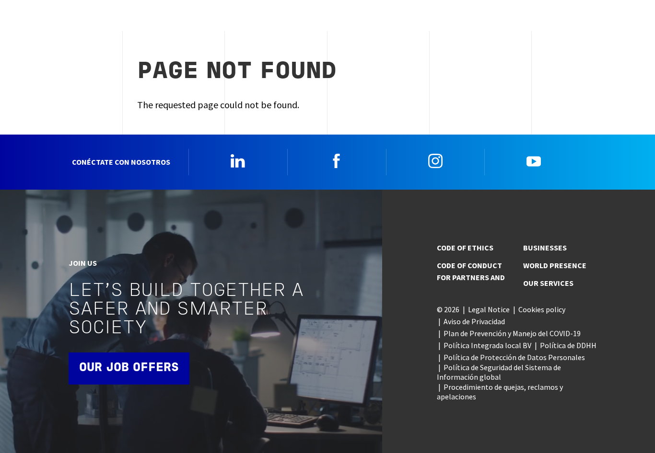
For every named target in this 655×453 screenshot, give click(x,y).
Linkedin (238, 161)
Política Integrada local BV (487, 345)
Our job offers (129, 368)
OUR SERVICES (548, 283)
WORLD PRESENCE (554, 265)
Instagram (435, 161)
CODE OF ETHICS (465, 247)
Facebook (336, 161)
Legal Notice (489, 309)
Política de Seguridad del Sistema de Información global (499, 372)
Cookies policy (541, 309)
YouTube (533, 161)
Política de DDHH (568, 345)
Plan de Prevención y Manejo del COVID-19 (512, 333)
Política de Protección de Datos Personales (514, 357)
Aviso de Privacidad (474, 321)
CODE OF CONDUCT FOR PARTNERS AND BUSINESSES (502, 262)
